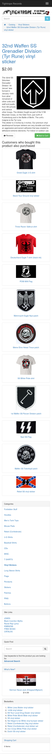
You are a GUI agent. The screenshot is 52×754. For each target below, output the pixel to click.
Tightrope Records (12, 3)
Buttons (7, 604)
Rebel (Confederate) (12, 531)
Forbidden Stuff (10, 509)
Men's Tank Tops (11, 520)
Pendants (8, 581)
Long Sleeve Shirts (12, 570)
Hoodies (7, 514)
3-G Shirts (8, 537)
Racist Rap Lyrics (11, 623)
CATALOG (8, 631)
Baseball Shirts (10, 542)
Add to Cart (43, 135)
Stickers (7, 587)
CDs (6, 548)
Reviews (9, 135)
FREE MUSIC (10, 629)
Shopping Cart (10, 740)
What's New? (9, 669)
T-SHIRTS (8, 559)
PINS (6, 598)
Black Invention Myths (13, 621)
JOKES (7, 618)
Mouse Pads (9, 526)
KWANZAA (8, 626)
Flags (6, 576)
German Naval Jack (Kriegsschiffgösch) (26, 690)
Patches (7, 592)
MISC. (6, 553)
